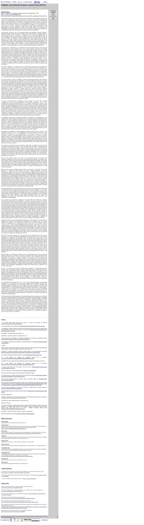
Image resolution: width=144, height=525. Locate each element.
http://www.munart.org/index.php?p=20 (33, 355)
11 (12, 171)
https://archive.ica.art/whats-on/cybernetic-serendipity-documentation (15, 339)
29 (27, 296)
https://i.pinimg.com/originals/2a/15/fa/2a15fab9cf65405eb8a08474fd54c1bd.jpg (17, 358)
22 (27, 225)
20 (44, 210)
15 (22, 192)
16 (23, 192)
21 (11, 217)
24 (14, 240)
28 (12, 279)
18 (15, 197)
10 (32, 160)
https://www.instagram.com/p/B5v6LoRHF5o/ (25, 413)
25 (25, 246)
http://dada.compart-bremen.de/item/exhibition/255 (11, 388)
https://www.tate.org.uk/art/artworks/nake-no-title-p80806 (13, 511)
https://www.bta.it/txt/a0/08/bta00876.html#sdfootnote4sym (13, 408)
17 (37, 192)
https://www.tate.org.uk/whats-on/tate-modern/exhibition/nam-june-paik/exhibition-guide (19, 502)
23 (36, 230)
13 (26, 175)
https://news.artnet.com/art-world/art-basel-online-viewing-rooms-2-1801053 (17, 456)
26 (19, 249)
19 (34, 202)
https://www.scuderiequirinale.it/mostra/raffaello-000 (11, 323)
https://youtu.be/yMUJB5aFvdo (30, 370)
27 (27, 273)
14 (32, 185)
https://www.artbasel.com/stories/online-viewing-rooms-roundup (32, 326)
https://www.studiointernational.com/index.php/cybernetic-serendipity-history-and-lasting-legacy (20, 352)
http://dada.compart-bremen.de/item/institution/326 (11, 487)
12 (7, 175)
